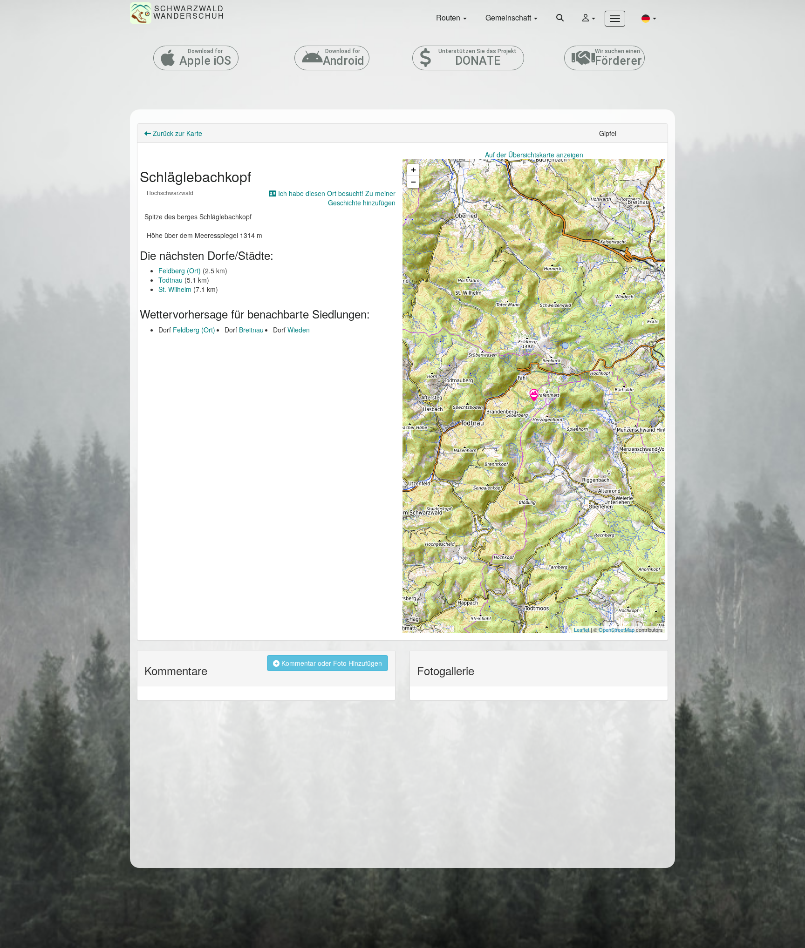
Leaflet (581, 629)
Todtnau (170, 279)
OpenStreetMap (616, 629)
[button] (649, 18)
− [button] (413, 182)
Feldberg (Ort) (179, 270)
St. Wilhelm (174, 289)
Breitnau (251, 329)
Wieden (298, 329)
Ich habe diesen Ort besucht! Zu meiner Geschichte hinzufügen (336, 198)
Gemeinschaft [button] (509, 17)
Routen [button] (449, 17)
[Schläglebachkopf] (534, 395)
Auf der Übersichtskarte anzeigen (534, 154)
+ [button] (413, 170)
